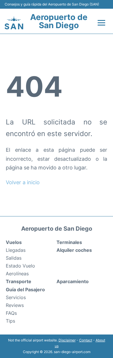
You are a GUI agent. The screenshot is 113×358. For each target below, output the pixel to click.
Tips (10, 321)
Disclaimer (67, 340)
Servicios (16, 297)
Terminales (69, 242)
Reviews (15, 305)
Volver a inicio (23, 182)
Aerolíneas (17, 273)
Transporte (18, 281)
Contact (85, 340)
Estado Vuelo (20, 266)
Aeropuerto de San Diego (59, 21)
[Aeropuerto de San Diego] (14, 22)
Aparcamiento (73, 281)
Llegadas (15, 250)
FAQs (11, 313)
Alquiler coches (74, 250)
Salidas (13, 258)
